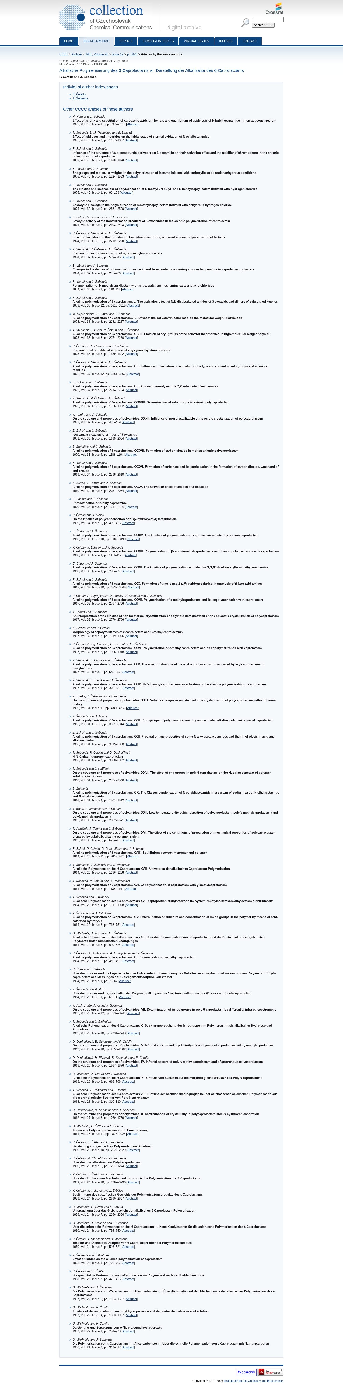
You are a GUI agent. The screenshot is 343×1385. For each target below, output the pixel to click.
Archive (76, 54)
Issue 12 (117, 54)
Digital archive (96, 41)
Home (68, 41)
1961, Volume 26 (96, 54)
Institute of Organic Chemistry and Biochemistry (254, 1380)
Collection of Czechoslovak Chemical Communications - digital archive (111, 4)
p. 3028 (132, 54)
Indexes (226, 41)
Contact (250, 41)
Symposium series (158, 41)
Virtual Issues (196, 41)
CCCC (64, 54)
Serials (126, 41)
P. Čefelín (79, 94)
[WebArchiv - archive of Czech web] (246, 1375)
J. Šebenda (80, 98)
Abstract (133, 124)
